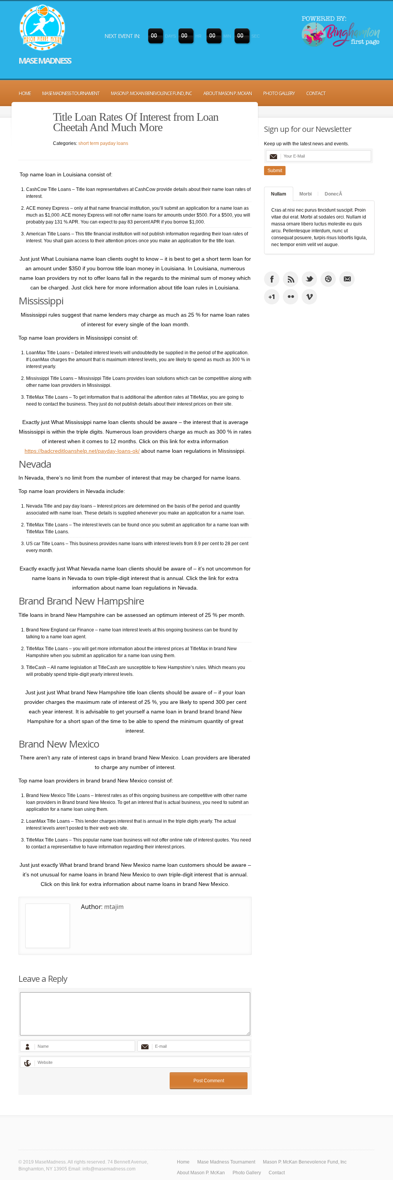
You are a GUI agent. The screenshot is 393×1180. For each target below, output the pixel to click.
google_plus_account (271, 296)
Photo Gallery (279, 93)
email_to (347, 279)
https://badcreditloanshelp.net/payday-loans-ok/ (82, 451)
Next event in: (122, 35)
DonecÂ (333, 194)
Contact (315, 93)
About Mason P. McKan (227, 93)
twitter (309, 279)
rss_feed (290, 279)
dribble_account (328, 279)
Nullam (278, 194)
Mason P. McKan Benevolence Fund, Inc (151, 93)
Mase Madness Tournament (70, 93)
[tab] (278, 194)
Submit (275, 170)
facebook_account (271, 279)
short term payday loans (103, 143)
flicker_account (290, 296)
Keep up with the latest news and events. (306, 143)
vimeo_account (309, 296)
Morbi (305, 194)
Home (25, 93)
